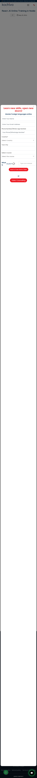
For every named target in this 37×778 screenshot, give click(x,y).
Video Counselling (18, 180)
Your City (5, 145)
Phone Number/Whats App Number (14, 129)
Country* (5, 137)
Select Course (6, 153)
